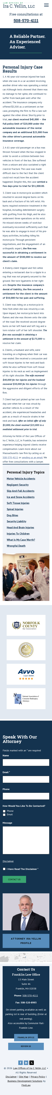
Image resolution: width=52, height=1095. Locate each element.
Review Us (26, 1046)
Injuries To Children (18, 533)
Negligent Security (18, 484)
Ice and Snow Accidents (21, 497)
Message (7, 822)
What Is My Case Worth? (21, 539)
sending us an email (32, 457)
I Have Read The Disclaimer (22, 869)
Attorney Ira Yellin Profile (26, 941)
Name (6, 755)
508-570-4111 (26, 20)
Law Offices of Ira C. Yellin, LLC (29, 1068)
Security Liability (16, 521)
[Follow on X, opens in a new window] (31, 1063)
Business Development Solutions (24, 1081)
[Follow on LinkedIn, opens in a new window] (26, 1063)
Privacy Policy (38, 1076)
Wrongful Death (16, 545)
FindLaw (26, 1085)
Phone (6, 789)
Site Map (23, 1076)
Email (6, 772)
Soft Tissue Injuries (18, 503)
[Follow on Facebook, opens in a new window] (20, 1063)
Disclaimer (8, 861)
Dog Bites (12, 515)
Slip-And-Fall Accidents (20, 491)
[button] (46, 5)
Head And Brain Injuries (20, 527)
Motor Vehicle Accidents (21, 478)
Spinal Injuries (15, 509)
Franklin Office (26, 1037)
